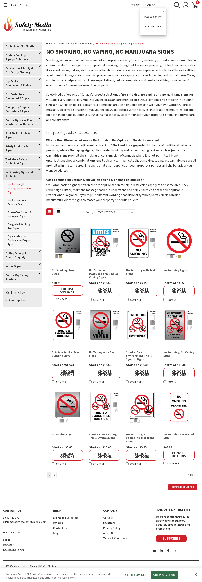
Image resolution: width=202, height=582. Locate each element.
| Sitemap (33, 566)
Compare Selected (183, 487)
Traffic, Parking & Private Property (15, 255)
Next (190, 474)
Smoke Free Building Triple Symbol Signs (103, 436)
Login (6, 540)
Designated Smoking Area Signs (19, 226)
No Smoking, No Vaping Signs (178, 354)
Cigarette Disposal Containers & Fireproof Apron (20, 240)
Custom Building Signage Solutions (16, 57)
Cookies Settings (135, 575)
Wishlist (135, 5)
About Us (108, 533)
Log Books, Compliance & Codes (18, 83)
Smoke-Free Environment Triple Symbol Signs (139, 356)
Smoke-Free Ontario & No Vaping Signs (20, 214)
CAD (148, 5)
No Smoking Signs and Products (19, 174)
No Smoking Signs (175, 270)
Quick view (67, 243)
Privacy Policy (111, 528)
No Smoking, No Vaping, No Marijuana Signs (19, 188)
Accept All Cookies (164, 575)
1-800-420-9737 (19, 5)
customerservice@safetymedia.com (24, 522)
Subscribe (171, 538)
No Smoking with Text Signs (140, 272)
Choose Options (67, 290)
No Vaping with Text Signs (102, 354)
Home (49, 43)
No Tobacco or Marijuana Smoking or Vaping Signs (103, 274)
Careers (108, 518)
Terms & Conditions (115, 538)
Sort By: (90, 212)
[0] (193, 5)
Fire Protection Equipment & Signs (17, 96)
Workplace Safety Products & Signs (16, 161)
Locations (109, 523)
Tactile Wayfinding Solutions (16, 277)
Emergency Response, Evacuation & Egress (19, 109)
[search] (175, 5)
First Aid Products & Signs (17, 135)
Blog (56, 533)
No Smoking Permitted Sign (178, 436)
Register (8, 545)
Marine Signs (13, 266)
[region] (101, 575)
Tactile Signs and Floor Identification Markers (19, 122)
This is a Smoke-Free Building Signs (66, 354)
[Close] (195, 574)
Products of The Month (19, 46)
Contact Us (60, 528)
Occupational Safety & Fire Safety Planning (19, 70)
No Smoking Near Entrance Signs (17, 202)
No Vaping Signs (62, 435)
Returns (58, 523)
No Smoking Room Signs (64, 272)
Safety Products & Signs (16, 148)
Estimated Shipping (65, 518)
